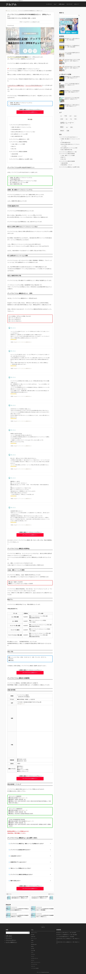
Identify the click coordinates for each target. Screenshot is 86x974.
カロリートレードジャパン (35, 962)
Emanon (47, 972)
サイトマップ (9, 938)
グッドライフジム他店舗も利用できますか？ (20, 849)
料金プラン (14, 146)
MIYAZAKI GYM (33, 944)
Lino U (32, 942)
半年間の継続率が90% (16, 129)
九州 (70, 116)
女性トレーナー (67, 123)
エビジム (32, 960)
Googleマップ (21, 703)
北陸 (66, 119)
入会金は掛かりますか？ (16, 856)
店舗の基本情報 (15, 153)
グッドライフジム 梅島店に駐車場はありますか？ (21, 874)
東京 (62, 127)
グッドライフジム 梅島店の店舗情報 (19, 151)
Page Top (43, 927)
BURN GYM (33, 936)
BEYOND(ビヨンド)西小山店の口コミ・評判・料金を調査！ (66, 932)
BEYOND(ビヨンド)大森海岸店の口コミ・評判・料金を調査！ (66, 934)
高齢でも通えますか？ (15, 880)
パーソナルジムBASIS (34, 968)
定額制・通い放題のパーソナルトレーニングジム (21, 127)
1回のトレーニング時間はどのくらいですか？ (20, 868)
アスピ (32, 952)
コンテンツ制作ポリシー (11, 942)
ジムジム (11, 4)
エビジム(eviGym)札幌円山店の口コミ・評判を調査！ (65, 936)
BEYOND (32, 934)
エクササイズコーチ (34, 958)
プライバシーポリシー (11, 940)
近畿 (68, 130)
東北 (67, 127)
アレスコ (32, 956)
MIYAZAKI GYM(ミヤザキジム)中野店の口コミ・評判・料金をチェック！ (68, 939)
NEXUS (32, 946)
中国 (61, 116)
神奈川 (62, 130)
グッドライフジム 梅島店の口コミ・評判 (20, 139)
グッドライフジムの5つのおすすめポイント (20, 124)
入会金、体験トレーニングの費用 (18, 144)
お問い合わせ (9, 935)
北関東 (61, 119)
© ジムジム (39, 972)
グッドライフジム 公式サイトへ (30, 112)
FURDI (32, 940)
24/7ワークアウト (34, 932)
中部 (65, 116)
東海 (71, 127)
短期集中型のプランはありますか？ (18, 862)
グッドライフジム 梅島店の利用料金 (19, 141)
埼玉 (75, 119)
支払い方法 (14, 148)
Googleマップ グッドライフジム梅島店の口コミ (23, 342)
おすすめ (32, 948)
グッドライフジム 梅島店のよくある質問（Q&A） (22, 159)
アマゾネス (33, 954)
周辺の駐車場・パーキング (17, 156)
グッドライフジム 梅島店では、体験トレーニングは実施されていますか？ (27, 843)
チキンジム (33, 966)
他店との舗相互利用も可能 (17, 136)
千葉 (71, 119)
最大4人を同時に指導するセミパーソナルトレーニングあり (23, 131)
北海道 (75, 116)
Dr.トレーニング (34, 938)
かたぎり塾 (33, 950)
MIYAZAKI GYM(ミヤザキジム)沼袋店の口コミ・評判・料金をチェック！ (68, 943)
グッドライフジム (34, 964)
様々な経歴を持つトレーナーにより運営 (20, 134)
